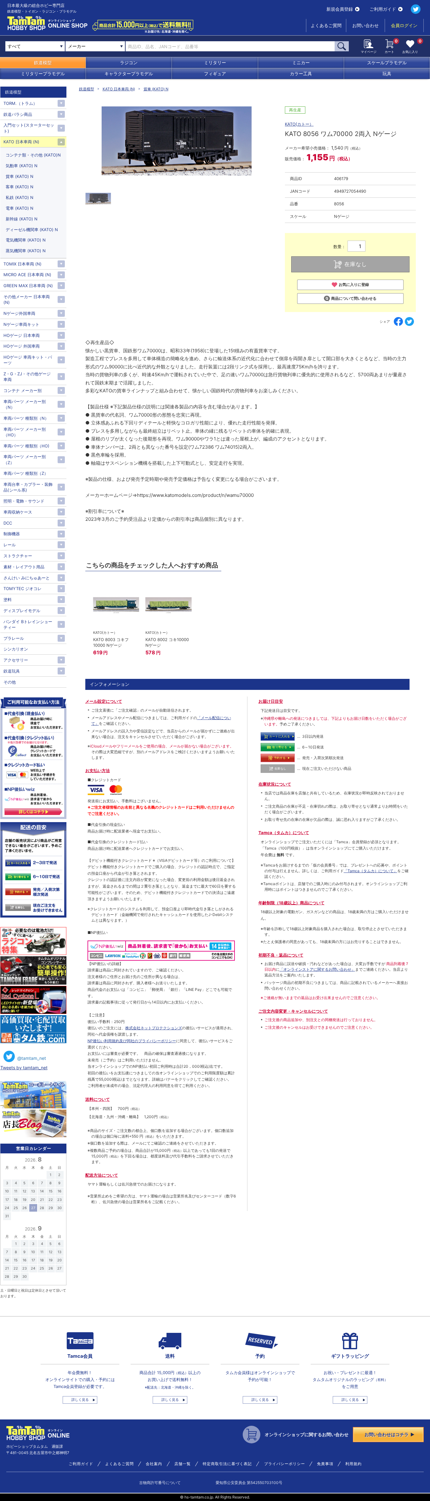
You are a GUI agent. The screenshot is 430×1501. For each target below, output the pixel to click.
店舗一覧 (182, 1464)
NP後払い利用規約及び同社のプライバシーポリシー (132, 1040)
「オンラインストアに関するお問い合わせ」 (317, 969)
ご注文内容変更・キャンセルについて (293, 1011)
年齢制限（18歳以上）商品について (291, 902)
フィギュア (215, 73)
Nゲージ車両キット (21, 324)
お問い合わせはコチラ (387, 1434)
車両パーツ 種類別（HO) (26, 445)
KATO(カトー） (299, 124)
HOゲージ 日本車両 (21, 335)
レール (9, 544)
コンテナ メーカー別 (22, 390)
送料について (97, 1099)
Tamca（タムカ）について (283, 832)
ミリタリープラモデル (43, 73)
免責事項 (325, 1464)
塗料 (7, 599)
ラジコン (129, 62)
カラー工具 (301, 73)
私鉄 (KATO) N (19, 197)
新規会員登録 (339, 9)
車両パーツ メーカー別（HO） (24, 432)
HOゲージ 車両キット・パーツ (27, 360)
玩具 (386, 73)
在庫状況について (274, 784)
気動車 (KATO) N (21, 165)
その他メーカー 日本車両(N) (26, 299)
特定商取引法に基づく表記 (227, 1464)
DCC (7, 523)
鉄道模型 (43, 62)
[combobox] (95, 46)
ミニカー (301, 62)
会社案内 (154, 1464)
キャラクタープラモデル (129, 73)
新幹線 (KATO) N (21, 218)
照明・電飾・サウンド (23, 500)
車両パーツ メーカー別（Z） (24, 459)
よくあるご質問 (326, 25)
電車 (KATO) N (19, 208)
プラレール (13, 638)
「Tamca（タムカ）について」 (370, 870)
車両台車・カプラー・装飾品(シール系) (28, 487)
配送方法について (101, 1175)
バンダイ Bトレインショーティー (27, 624)
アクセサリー (15, 659)
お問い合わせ (365, 25)
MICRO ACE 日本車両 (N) (27, 274)
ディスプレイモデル (21, 610)
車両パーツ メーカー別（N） (24, 404)
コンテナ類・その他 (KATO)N (33, 154)
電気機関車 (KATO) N (26, 239)
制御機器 (11, 533)
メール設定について (103, 701)
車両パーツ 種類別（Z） (25, 473)
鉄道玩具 (11, 671)
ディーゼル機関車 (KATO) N (32, 229)
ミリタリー (215, 62)
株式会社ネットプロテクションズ (153, 1028)
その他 (9, 682)
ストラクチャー (17, 555)
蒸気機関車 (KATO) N (26, 250)
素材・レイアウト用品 (23, 566)
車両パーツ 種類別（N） (26, 418)
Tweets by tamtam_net (24, 1067)
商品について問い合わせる (353, 298)
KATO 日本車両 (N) (119, 89)
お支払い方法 (97, 770)
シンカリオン (15, 648)
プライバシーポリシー (284, 1464)
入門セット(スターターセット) (28, 127)
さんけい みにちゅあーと (26, 577)
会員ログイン (404, 25)
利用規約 (353, 1464)
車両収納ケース (17, 512)
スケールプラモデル (387, 62)
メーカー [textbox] (77, 46)
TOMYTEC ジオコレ (22, 588)
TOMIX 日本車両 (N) (22, 263)
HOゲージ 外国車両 (21, 346)
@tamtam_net (31, 1058)
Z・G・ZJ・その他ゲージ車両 (27, 376)
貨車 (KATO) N (156, 89)
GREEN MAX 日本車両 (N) (28, 285)
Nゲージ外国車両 (19, 313)
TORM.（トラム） (20, 103)
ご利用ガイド (383, 9)
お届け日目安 (270, 701)
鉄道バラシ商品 (17, 114)
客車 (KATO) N (19, 186)
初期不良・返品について (280, 955)
